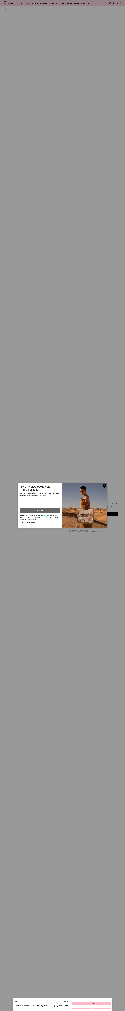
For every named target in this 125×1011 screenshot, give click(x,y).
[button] (16, 1001)
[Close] (104, 486)
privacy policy (46, 515)
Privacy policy (66, 1001)
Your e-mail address (25, 499)
